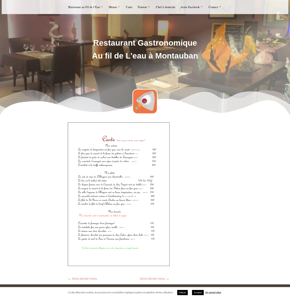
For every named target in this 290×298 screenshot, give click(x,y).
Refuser (182, 292)
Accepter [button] (198, 292)
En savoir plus (213, 292)
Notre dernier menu (82, 278)
